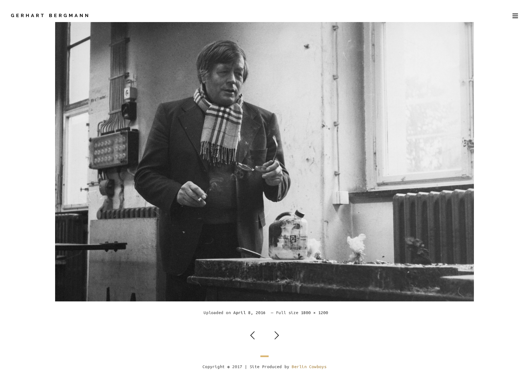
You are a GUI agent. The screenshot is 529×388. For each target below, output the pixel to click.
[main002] (264, 162)
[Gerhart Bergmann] (49, 15)
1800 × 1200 (314, 312)
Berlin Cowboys (309, 366)
